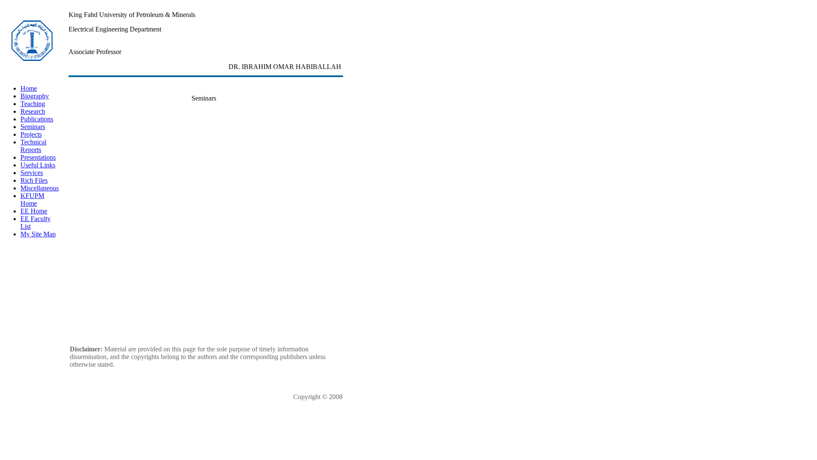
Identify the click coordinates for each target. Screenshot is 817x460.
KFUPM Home (32, 199)
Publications (36, 119)
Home (28, 88)
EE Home (33, 211)
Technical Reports (33, 145)
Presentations (38, 157)
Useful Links (37, 165)
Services (31, 172)
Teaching (32, 103)
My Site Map (38, 234)
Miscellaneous (39, 188)
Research (32, 111)
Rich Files (34, 180)
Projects (31, 134)
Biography (34, 96)
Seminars (32, 126)
